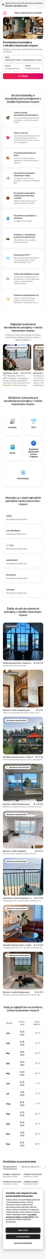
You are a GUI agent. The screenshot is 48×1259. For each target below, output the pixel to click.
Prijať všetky (23, 1230)
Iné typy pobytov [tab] (10, 1167)
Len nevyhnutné (23, 1237)
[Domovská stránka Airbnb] (5, 13)
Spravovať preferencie (23, 1243)
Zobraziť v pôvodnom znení (16, 6)
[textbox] (13, 68)
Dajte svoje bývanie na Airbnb (28, 13)
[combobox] (23, 60)
